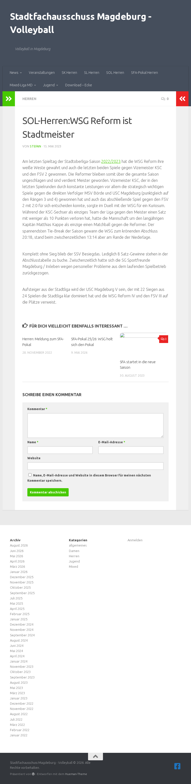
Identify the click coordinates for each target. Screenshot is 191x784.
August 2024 (19, 640)
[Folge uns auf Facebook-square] (177, 766)
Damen (74, 551)
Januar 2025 (18, 619)
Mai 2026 (16, 556)
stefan (35, 146)
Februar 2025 (19, 614)
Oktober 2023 (20, 671)
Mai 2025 (16, 603)
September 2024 (22, 635)
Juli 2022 (16, 719)
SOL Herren (115, 73)
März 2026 (17, 566)
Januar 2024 (18, 661)
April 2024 (17, 656)
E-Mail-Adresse (111, 442)
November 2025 (21, 582)
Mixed (73, 566)
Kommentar (37, 409)
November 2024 (21, 629)
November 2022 (21, 708)
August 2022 (19, 714)
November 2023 (21, 666)
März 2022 (17, 724)
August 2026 (19, 545)
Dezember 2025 (21, 577)
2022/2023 (111, 161)
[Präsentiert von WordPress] (33, 774)
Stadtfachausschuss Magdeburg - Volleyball (80, 23)
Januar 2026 (18, 571)
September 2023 (22, 677)
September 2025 (22, 593)
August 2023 (19, 682)
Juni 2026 (16, 551)
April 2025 (17, 608)
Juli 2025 (16, 598)
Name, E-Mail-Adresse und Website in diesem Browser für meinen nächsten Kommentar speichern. (89, 478)
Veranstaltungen (42, 73)
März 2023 (17, 693)
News (14, 73)
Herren (29, 99)
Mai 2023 (16, 687)
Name (32, 442)
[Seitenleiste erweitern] (8, 98)
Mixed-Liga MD (21, 85)
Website (34, 458)
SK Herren (69, 73)
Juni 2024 (16, 645)
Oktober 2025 (20, 587)
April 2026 (17, 561)
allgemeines (78, 545)
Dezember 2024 (21, 624)
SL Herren (91, 73)
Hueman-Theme (76, 774)
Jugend (49, 85)
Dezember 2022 (21, 703)
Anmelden (135, 540)
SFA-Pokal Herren (144, 73)
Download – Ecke (78, 85)
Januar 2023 (18, 698)
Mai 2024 (16, 651)
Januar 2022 (18, 735)
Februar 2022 (19, 730)
